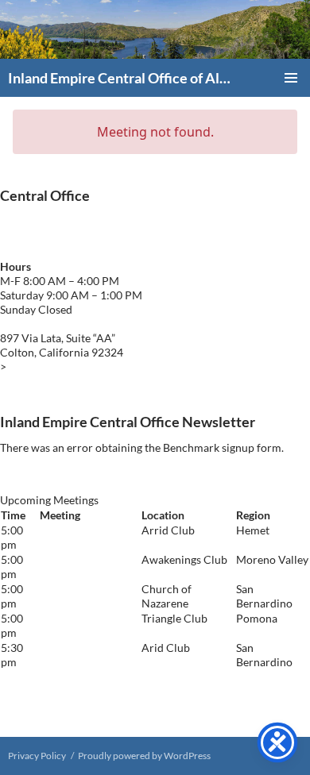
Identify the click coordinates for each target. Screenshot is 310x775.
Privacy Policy (37, 756)
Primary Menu (291, 78)
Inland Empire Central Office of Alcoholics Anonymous (121, 78)
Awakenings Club (83, 559)
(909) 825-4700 (81, 229)
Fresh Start (67, 589)
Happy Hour (70, 618)
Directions (35, 366)
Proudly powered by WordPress (144, 756)
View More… (31, 691)
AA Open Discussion (67, 655)
